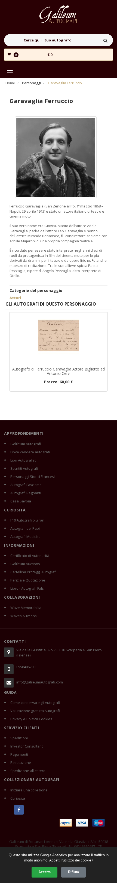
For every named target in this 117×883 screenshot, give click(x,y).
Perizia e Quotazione (27, 580)
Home (10, 83)
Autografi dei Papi (25, 528)
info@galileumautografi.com (39, 682)
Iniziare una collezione (29, 790)
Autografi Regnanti (25, 492)
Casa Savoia (20, 501)
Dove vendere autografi (30, 452)
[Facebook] (19, 810)
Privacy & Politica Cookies (31, 718)
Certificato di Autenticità (29, 555)
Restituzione (20, 762)
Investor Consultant (26, 746)
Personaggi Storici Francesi (32, 476)
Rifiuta (73, 872)
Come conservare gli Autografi (35, 702)
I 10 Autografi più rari (27, 520)
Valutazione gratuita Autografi (35, 710)
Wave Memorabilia (25, 607)
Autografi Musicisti (25, 536)
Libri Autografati (23, 460)
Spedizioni (19, 738)
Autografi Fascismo (26, 484)
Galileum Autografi (25, 443)
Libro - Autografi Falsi (27, 588)
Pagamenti (19, 754)
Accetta (44, 872)
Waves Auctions (23, 615)
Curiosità (17, 798)
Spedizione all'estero (27, 770)
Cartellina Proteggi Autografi (33, 571)
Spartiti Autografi (24, 468)
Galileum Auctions (25, 563)
